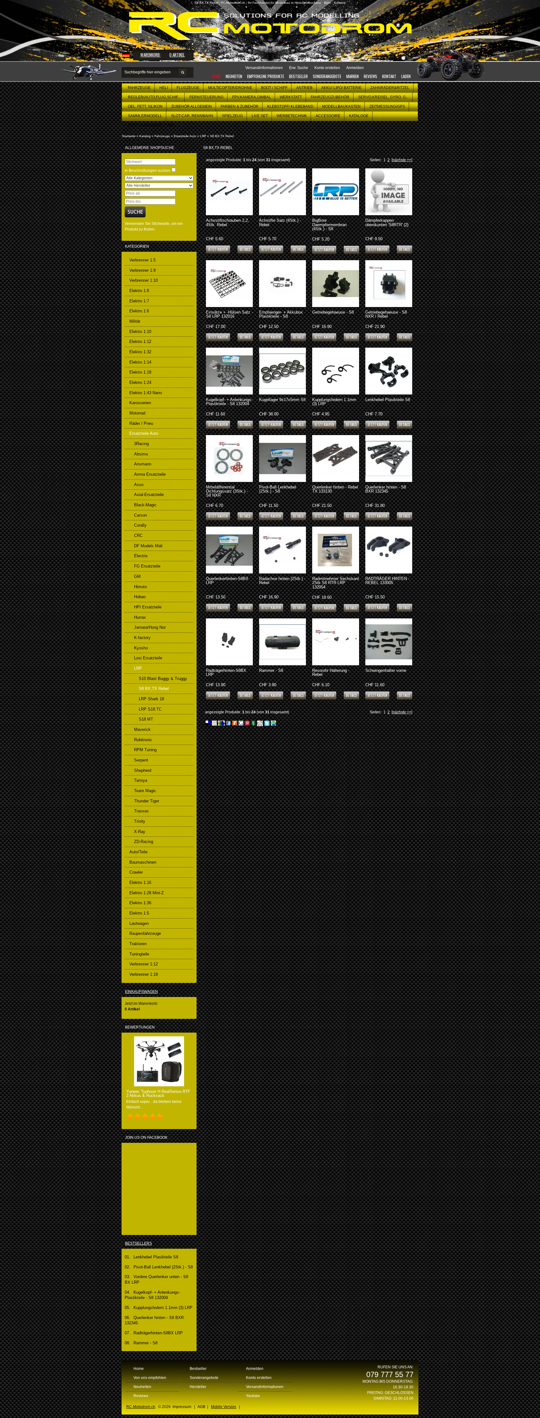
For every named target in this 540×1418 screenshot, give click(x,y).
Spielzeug (232, 116)
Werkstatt (291, 97)
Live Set (260, 116)
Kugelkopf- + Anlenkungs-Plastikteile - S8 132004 (229, 402)
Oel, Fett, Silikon (145, 106)
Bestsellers (138, 1243)
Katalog (145, 136)
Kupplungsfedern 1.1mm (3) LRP (334, 402)
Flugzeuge (188, 88)
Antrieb (304, 88)
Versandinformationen (264, 1387)
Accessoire (328, 116)
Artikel (177, 55)
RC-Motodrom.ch (140, 1407)
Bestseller (298, 76)
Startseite (129, 136)
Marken (352, 76)
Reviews (370, 76)
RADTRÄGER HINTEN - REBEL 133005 (387, 581)
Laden (406, 76)
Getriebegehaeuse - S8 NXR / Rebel (386, 314)
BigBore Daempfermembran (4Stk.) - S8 (329, 224)
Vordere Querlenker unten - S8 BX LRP (156, 1279)
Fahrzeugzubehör (330, 97)
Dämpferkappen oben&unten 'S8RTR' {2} (386, 222)
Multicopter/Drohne (230, 88)
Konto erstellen (259, 1378)
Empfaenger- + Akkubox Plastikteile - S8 (281, 314)
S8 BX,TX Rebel (222, 136)
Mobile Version (223, 1407)
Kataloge (358, 116)
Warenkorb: (150, 55)
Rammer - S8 (271, 670)
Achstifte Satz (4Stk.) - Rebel (280, 222)
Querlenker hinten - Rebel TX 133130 (335, 489)
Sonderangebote (327, 76)
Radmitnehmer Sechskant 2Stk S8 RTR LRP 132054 (335, 583)
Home (216, 76)
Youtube (253, 1396)
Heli (163, 88)
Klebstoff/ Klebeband (290, 106)
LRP (203, 136)
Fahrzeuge (139, 88)
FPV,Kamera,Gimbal (251, 97)
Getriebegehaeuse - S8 (333, 312)
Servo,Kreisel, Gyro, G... (383, 97)
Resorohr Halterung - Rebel (330, 672)
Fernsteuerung (206, 97)
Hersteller (198, 1387)
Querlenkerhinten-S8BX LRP (227, 581)
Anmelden (254, 1368)
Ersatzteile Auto (185, 136)
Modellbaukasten (341, 106)
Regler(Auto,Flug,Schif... (154, 97)
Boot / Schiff (274, 88)
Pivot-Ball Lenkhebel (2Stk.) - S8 (277, 489)
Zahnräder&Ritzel (389, 88)
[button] (245, 249)
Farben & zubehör (239, 106)
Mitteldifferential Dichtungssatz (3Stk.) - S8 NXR (227, 491)
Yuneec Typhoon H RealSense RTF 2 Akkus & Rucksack (158, 1093)
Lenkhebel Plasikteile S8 (387, 400)
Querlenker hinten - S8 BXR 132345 (385, 489)
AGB (201, 1407)
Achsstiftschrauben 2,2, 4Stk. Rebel (227, 222)
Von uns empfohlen (149, 1378)
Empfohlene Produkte (265, 76)
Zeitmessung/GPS (387, 106)
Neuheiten (234, 76)
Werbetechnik (292, 116)
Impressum (181, 1407)
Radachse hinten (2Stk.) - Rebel (282, 581)
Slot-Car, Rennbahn (192, 116)
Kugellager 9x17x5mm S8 (282, 400)
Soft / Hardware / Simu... (153, 125)
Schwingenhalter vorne (385, 670)
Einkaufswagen (141, 991)
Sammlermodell (145, 116)
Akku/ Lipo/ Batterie (341, 88)
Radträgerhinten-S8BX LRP (226, 672)
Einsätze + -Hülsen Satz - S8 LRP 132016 (229, 314)
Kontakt (389, 76)
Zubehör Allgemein (191, 106)
